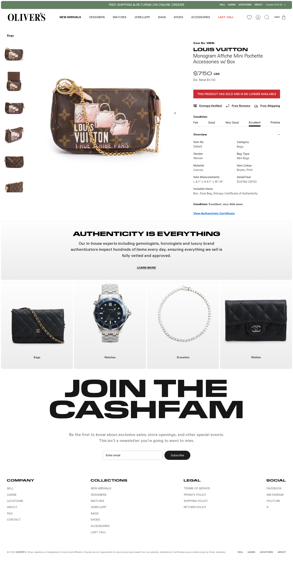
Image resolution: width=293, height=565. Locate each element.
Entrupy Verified (210, 106)
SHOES (178, 17)
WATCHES (119, 17)
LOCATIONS (245, 5)
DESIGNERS (97, 17)
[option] (105, 117)
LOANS (232, 5)
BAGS (162, 17)
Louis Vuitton (220, 49)
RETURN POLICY (195, 507)
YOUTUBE (273, 501)
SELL (222, 5)
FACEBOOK (274, 488)
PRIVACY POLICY (195, 495)
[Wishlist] (249, 17)
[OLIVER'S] (26, 17)
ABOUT (258, 5)
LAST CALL (226, 17)
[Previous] (117, 5)
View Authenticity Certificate (214, 213)
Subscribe (177, 455)
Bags (10, 35)
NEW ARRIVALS (70, 17)
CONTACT (14, 520)
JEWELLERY (142, 17)
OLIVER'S (21, 552)
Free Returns (241, 106)
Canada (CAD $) (274, 4)
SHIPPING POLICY (196, 501)
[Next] (176, 5)
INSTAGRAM (274, 495)
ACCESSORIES (200, 17)
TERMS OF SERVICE (197, 488)
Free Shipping (270, 106)
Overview (200, 134)
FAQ (10, 513)
